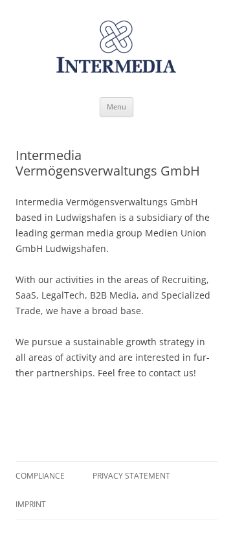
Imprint (31, 504)
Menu (116, 106)
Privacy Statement (131, 475)
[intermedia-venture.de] (116, 52)
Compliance (40, 475)
